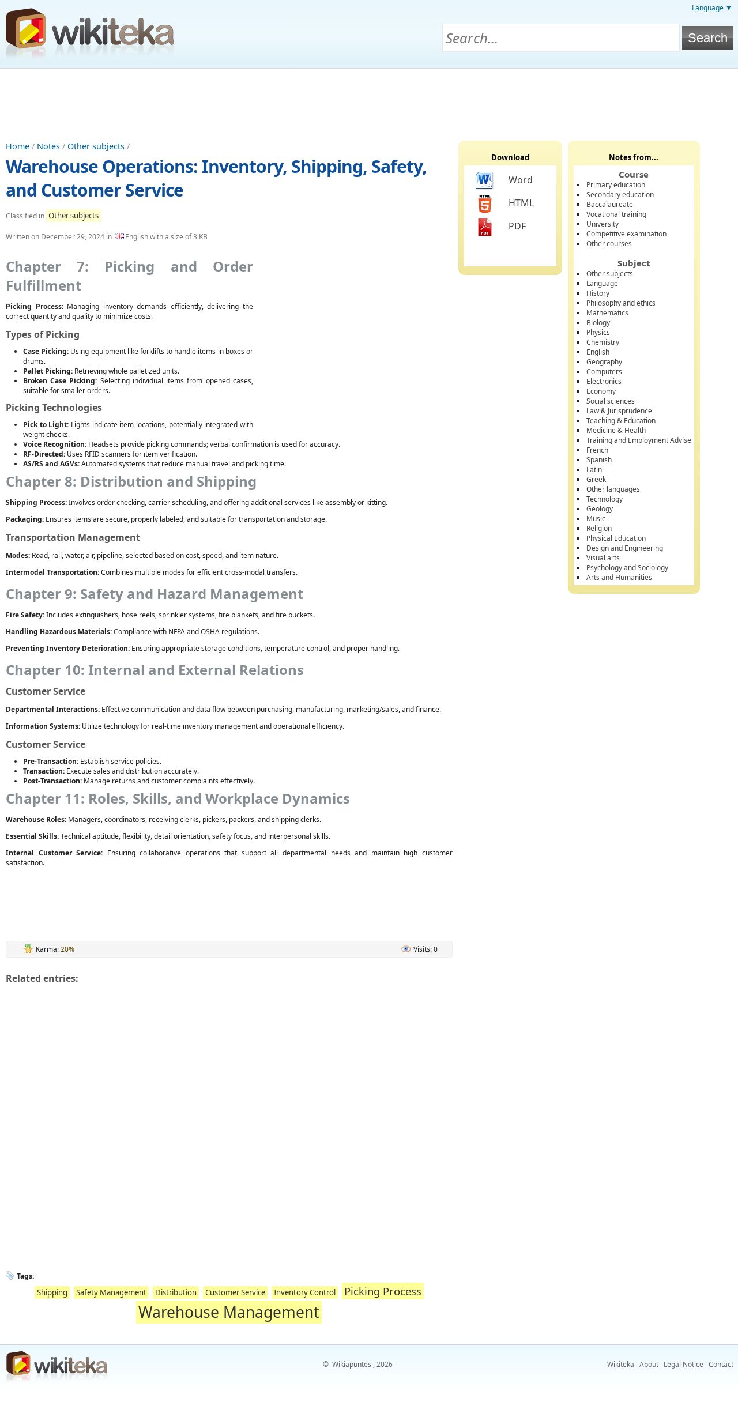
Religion (599, 528)
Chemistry (602, 342)
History (597, 293)
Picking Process (382, 1291)
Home (17, 146)
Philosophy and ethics (621, 303)
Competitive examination (626, 234)
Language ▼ (712, 8)
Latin (594, 469)
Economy (601, 391)
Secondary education (620, 194)
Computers (604, 371)
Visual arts (603, 558)
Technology (604, 499)
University (602, 224)
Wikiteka (620, 1364)
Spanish (599, 460)
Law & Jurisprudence (619, 411)
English (597, 352)
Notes (48, 146)
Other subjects (96, 146)
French (597, 450)
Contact (721, 1364)
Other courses (609, 243)
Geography (604, 362)
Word (521, 180)
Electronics (604, 381)
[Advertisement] (369, 100)
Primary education (615, 185)
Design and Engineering (624, 548)
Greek (596, 479)
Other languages (613, 489)
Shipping (52, 1292)
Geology (599, 509)
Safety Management (111, 1292)
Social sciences (610, 401)
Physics (598, 332)
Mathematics (607, 313)
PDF (517, 226)
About (648, 1364)
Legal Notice (683, 1364)
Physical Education (616, 538)
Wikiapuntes (351, 1364)
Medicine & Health (616, 430)
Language (602, 283)
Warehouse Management (228, 1312)
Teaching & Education (621, 420)
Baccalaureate (609, 204)
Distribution (176, 1292)
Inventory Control (305, 1292)
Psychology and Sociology (627, 567)
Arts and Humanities (619, 577)
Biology (598, 322)
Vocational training (616, 214)
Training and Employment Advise (638, 440)
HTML (521, 203)
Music (595, 518)
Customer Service (235, 1292)
